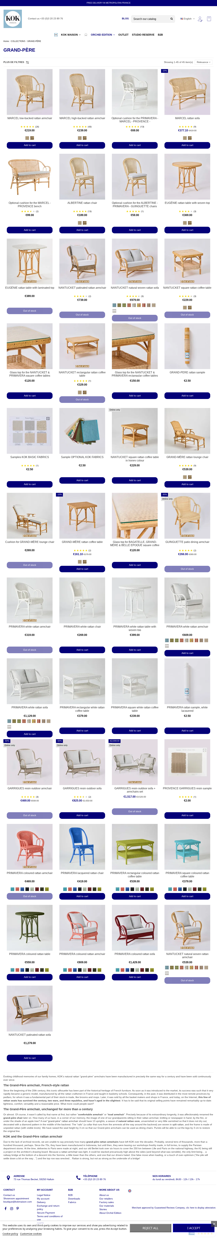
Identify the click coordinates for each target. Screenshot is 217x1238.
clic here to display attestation (200, 1208)
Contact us (9, 1195)
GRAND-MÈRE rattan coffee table (82, 542)
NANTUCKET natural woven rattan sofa (135, 287)
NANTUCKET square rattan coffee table (187, 287)
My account (43, 1198)
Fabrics (72, 1202)
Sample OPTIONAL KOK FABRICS (82, 457)
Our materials (106, 1205)
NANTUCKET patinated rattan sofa (30, 1034)
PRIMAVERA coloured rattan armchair (30, 873)
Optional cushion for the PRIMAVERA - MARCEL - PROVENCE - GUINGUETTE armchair (135, 121)
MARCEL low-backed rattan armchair (29, 118)
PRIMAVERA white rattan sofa (30, 707)
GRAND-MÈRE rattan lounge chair (187, 457)
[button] (56, 35)
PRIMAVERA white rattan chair (82, 626)
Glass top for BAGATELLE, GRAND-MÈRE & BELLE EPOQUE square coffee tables (134, 545)
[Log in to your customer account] (199, 18)
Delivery (41, 1202)
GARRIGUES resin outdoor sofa (82, 788)
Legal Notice (43, 1195)
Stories (103, 1209)
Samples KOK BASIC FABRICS (29, 457)
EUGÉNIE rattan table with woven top (187, 202)
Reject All (150, 1228)
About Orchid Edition (110, 1213)
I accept (193, 1228)
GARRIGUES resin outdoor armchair (30, 788)
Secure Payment (46, 1212)
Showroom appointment (16, 1198)
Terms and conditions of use (50, 1218)
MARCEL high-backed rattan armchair (82, 118)
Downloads (74, 1198)
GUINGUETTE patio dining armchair (187, 542)
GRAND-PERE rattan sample (187, 372)
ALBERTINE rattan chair (82, 202)
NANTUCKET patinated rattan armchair (82, 287)
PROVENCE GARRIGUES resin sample (187, 788)
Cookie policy (10, 1233)
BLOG (125, 18)
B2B (70, 1195)
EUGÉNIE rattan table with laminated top (29, 287)
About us (104, 1195)
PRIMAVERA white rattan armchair (30, 626)
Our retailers (106, 1198)
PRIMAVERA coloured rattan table (29, 954)
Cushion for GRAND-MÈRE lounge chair (29, 542)
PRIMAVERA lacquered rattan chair (82, 873)
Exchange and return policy (48, 1207)
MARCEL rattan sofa (187, 118)
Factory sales (106, 1202)
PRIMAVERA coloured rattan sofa (135, 954)
